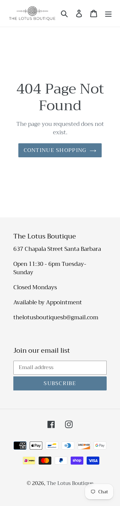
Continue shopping (55, 150)
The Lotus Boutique (70, 483)
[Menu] (108, 13)
